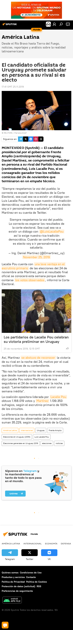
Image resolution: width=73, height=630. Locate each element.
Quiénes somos (10, 572)
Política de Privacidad (13, 581)
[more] (67, 348)
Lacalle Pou (58, 397)
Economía (51, 543)
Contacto (31, 577)
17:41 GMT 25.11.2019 (13, 86)
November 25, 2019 (36, 257)
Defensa (66, 543)
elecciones (47, 443)
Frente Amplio (55, 430)
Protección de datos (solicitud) (18, 586)
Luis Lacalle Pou (41, 437)
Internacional (27, 430)
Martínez (42, 401)
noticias (59, 443)
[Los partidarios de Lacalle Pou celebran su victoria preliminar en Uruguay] (36, 311)
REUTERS (8, 133)
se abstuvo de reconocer (38, 358)
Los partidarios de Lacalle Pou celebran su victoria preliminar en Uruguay (36, 339)
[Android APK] (12, 600)
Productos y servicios (13, 577)
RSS (39, 586)
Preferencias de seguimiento (17, 590)
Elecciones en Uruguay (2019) (16, 437)
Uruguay (41, 430)
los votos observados (29, 280)
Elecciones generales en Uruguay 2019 (20, 443)
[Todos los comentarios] (5, 625)
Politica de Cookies (36, 581)
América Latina (10, 430)
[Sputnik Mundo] (10, 25)
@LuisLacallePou (51, 231)
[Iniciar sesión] (54, 24)
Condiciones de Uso (31, 572)
